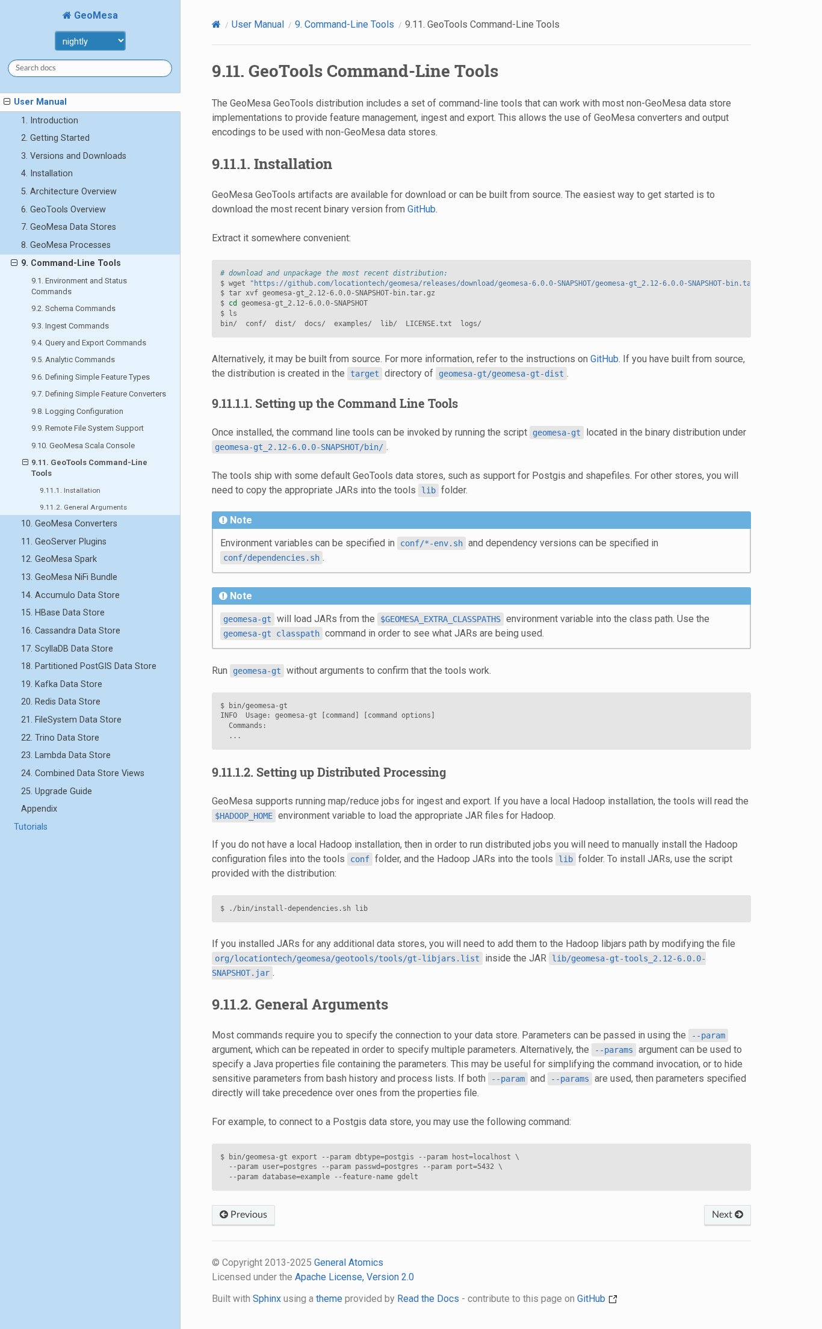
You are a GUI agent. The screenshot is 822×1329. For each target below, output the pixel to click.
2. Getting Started (55, 138)
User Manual (40, 102)
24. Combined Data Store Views (82, 773)
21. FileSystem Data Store (71, 720)
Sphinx (267, 1298)
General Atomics (348, 1262)
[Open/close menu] (7, 102)
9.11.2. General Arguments (83, 507)
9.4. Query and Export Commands (88, 342)
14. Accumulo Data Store (70, 595)
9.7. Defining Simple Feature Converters (98, 393)
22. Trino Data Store (60, 738)
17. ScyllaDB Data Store (67, 649)
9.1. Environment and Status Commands (79, 286)
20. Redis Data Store (60, 702)
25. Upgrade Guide (56, 791)
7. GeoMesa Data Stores (68, 227)
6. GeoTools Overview (63, 210)
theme (329, 1298)
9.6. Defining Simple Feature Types (90, 376)
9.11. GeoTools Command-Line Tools (89, 468)
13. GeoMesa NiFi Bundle (69, 577)
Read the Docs (428, 1298)
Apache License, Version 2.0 (354, 1277)
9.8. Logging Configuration (77, 411)
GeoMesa (95, 15)
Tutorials (31, 827)
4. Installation (47, 173)
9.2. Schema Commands (73, 308)
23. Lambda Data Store (66, 755)
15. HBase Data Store (63, 613)
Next (723, 1215)
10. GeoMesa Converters (69, 524)
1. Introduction (49, 121)
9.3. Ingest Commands (70, 325)
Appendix (39, 809)
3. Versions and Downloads (73, 156)
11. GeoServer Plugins (64, 542)
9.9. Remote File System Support (87, 428)
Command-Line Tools (344, 24)
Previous (247, 1215)
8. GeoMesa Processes (66, 245)
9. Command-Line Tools (71, 263)
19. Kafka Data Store (61, 684)
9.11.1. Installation (70, 490)
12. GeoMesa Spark (59, 559)
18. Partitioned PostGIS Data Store (88, 666)
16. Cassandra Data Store (70, 631)
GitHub (421, 209)
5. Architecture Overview (69, 192)
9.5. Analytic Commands (73, 359)
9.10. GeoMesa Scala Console (83, 445)
